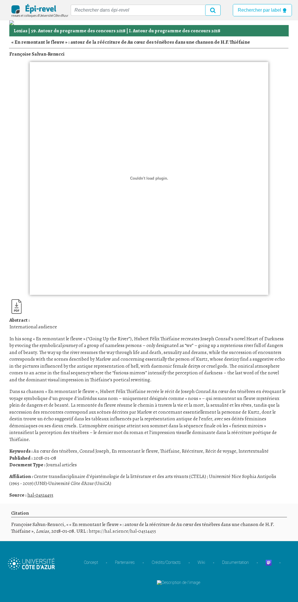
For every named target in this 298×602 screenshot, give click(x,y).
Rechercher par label (260, 10)
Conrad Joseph (94, 451)
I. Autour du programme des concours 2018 (174, 30)
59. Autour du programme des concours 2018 (78, 30)
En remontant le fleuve (134, 451)
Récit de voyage (220, 451)
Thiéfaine (169, 451)
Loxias (20, 30)
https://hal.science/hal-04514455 (122, 531)
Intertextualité (253, 451)
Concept (91, 562)
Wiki (201, 562)
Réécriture (192, 451)
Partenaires (125, 562)
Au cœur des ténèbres (55, 451)
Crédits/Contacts (166, 562)
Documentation (235, 562)
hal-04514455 (40, 495)
